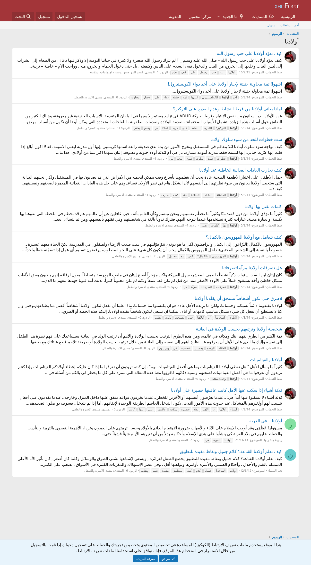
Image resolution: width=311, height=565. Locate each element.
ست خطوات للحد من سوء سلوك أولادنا (246, 139)
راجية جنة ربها (273, 440)
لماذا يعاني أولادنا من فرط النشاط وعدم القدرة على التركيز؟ (227, 109)
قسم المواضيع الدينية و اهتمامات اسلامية (116, 72)
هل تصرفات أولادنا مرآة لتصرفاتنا (252, 267)
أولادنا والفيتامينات (266, 359)
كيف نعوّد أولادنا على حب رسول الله (249, 53)
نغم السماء (275, 470)
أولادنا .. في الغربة (265, 421)
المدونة (175, 16)
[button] (218, 16)
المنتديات (259, 16)
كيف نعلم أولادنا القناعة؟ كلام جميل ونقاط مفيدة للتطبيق (231, 451)
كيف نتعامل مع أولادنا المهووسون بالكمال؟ (244, 237)
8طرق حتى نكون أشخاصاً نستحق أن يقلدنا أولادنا (238, 298)
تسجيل (271, 25)
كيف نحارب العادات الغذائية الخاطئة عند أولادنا (240, 170)
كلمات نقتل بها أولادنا (263, 206)
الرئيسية (288, 16)
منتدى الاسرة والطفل (88, 97)
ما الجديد (230, 16)
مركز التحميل (200, 16)
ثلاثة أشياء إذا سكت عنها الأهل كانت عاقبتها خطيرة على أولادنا (226, 390)
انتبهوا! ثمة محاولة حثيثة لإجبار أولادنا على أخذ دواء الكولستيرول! (225, 84)
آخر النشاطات (289, 25)
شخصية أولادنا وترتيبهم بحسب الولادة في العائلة (239, 329)
